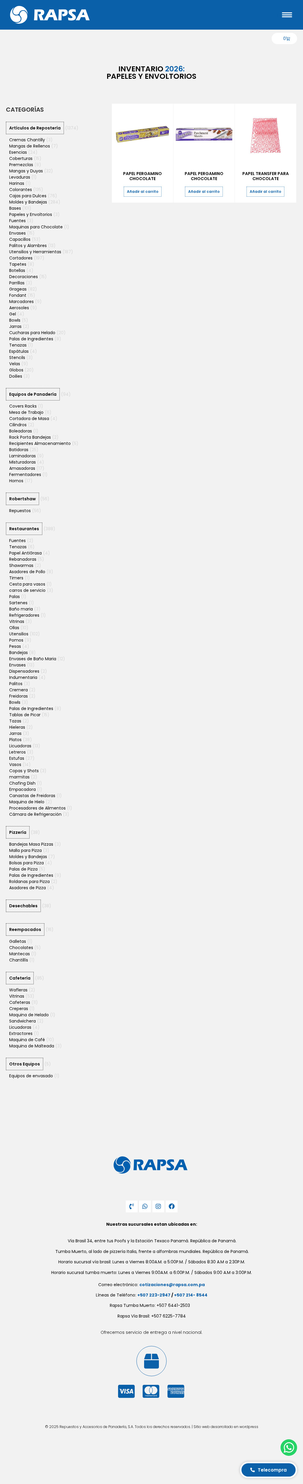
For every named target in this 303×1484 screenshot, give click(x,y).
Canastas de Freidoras (32, 796)
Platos (15, 740)
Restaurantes (24, 529)
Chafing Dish (22, 783)
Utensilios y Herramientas (35, 252)
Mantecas (19, 954)
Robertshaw (22, 499)
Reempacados (25, 929)
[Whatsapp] (145, 1206)
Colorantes (20, 190)
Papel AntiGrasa (25, 553)
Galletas (17, 941)
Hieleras (17, 727)
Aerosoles (19, 308)
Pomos (16, 640)
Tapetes (17, 264)
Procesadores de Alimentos (37, 808)
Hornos (16, 481)
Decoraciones (23, 277)
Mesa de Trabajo (26, 412)
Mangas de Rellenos (29, 146)
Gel (12, 314)
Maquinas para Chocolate (36, 227)
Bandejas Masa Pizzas (31, 844)
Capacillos (19, 239)
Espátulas (19, 351)
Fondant (17, 295)
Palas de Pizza (23, 869)
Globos (16, 370)
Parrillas (17, 283)
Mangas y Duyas (26, 171)
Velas (14, 364)
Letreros (17, 752)
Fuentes (17, 221)
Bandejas (18, 653)
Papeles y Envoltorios (30, 214)
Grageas (18, 289)
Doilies (15, 376)
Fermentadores (25, 474)
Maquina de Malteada (31, 1046)
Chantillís (18, 960)
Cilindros (18, 425)
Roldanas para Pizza (29, 881)
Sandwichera (22, 1021)
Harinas (16, 183)
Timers (16, 578)
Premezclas (21, 165)
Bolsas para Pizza (26, 863)
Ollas (14, 628)
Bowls (14, 320)
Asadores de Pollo (27, 572)
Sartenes (18, 603)
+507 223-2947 (153, 1295)
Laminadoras (22, 456)
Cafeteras (19, 1002)
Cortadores (21, 258)
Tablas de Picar (25, 715)
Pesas (15, 646)
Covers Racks (23, 406)
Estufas (16, 758)
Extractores (21, 1033)
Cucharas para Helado (32, 333)
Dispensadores (24, 671)
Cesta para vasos (27, 584)
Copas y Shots (24, 771)
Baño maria (21, 609)
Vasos (15, 764)
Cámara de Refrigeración (35, 814)
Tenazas (18, 345)
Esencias (18, 152)
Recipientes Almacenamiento (40, 443)
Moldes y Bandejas (28, 202)
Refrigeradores (24, 615)
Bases (15, 208)
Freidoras (18, 696)
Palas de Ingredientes (31, 339)
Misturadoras (22, 462)
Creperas (18, 1009)
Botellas (17, 270)
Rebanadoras (22, 559)
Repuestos (20, 511)
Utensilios (18, 634)
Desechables (23, 906)
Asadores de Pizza (27, 888)
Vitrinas (16, 621)
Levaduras (19, 177)
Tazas (15, 721)
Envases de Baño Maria (32, 659)
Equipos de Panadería (33, 394)
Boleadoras (20, 431)
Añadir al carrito (142, 191)
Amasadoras (22, 468)
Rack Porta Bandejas (30, 437)
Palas (14, 597)
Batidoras (18, 450)
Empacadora (22, 789)
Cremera (18, 690)
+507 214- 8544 (190, 1295)
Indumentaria (23, 677)
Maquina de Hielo (26, 802)
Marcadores (21, 302)
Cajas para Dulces (27, 196)
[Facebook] (172, 1206)
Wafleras (18, 990)
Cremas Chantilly (27, 140)
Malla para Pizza (25, 850)
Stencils (17, 357)
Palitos (15, 684)
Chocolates (21, 948)
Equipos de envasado (31, 1076)
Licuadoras (20, 746)
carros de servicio (27, 590)
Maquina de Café (27, 1040)
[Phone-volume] (132, 1206)
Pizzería (17, 832)
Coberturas (21, 158)
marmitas (19, 777)
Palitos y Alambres (28, 246)
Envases (17, 233)
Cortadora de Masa (29, 419)
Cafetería (19, 978)
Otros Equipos (24, 1064)
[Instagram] (158, 1206)
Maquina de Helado (29, 1015)
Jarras (15, 326)
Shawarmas (21, 565)
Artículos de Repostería (35, 128)
